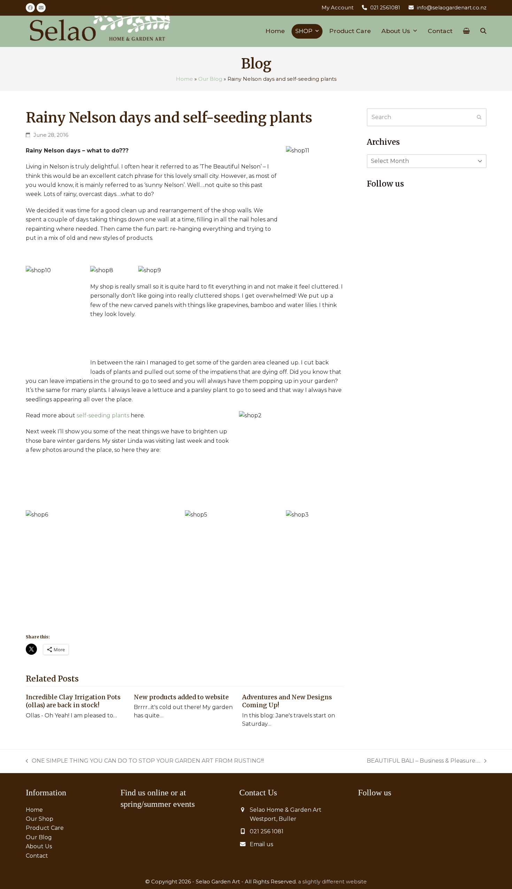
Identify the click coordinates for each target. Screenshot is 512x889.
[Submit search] (479, 117)
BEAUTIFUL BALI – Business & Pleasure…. (423, 761)
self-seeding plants (103, 415)
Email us (261, 844)
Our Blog (210, 79)
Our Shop (39, 819)
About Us (39, 846)
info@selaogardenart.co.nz (452, 8)
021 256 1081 (267, 831)
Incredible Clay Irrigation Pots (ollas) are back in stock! (73, 701)
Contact (37, 855)
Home (184, 79)
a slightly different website (332, 882)
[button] (466, 31)
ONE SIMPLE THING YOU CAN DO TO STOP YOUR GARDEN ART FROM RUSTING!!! (145, 761)
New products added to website (181, 697)
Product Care (45, 828)
